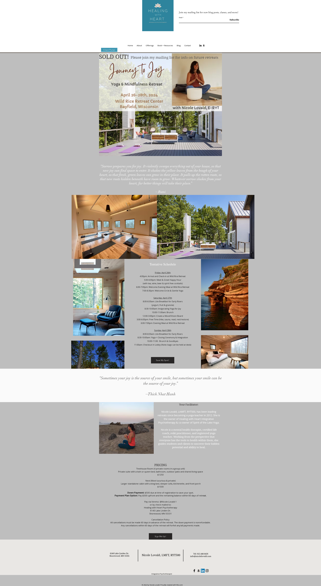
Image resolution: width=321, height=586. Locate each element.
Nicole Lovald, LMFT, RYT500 (161, 555)
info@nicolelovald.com (200, 556)
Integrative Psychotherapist (161, 574)
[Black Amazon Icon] (203, 45)
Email (180, 17)
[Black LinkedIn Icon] (200, 45)
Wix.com (179, 585)
